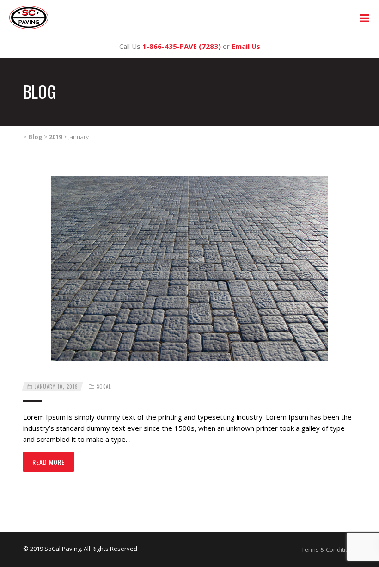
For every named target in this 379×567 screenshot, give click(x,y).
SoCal (104, 386)
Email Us (246, 46)
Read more (48, 462)
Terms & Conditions (328, 549)
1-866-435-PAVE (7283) (181, 46)
